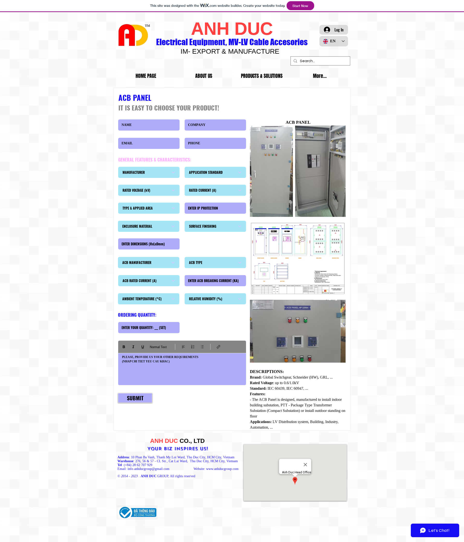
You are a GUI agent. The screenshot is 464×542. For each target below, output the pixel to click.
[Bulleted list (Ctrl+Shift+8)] (202, 346)
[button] (262, 76)
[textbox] (182, 368)
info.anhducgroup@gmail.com (148, 469)
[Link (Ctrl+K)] (218, 346)
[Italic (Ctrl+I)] (133, 346)
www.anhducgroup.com (222, 469)
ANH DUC (232, 29)
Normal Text (158, 347)
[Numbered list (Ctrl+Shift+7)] (192, 346)
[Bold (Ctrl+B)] (123, 346)
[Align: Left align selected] (183, 346)
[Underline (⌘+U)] (142, 346)
